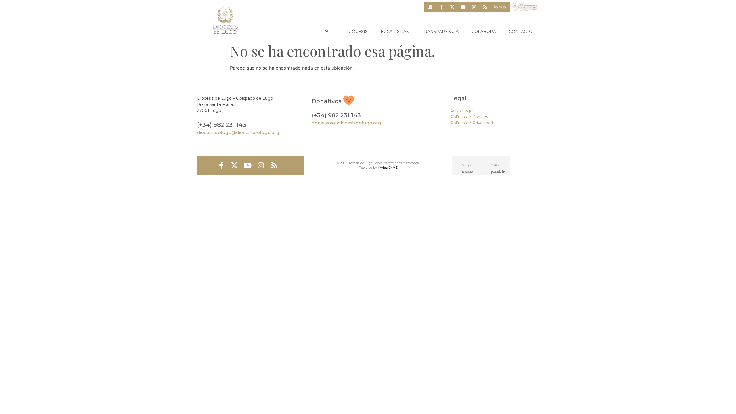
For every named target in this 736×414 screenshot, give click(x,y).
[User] (430, 7)
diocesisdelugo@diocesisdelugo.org (238, 132)
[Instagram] (474, 7)
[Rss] (485, 7)
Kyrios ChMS (388, 168)
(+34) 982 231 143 (221, 124)
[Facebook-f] (441, 7)
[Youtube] (463, 7)
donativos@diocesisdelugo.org (346, 123)
